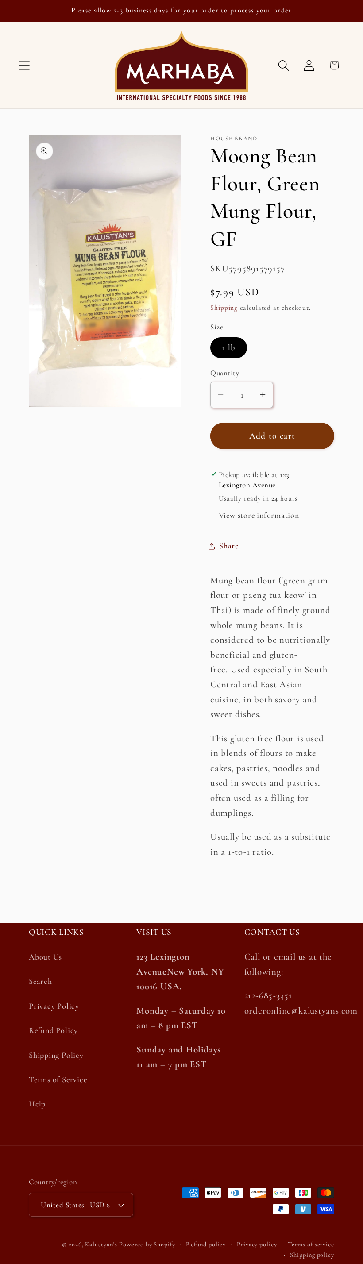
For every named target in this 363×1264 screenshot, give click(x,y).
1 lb (228, 347)
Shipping (224, 308)
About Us (45, 957)
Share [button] (229, 546)
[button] (24, 65)
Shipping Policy (56, 1055)
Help (37, 1104)
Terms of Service (58, 1079)
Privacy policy (257, 1244)
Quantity (224, 373)
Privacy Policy (54, 1006)
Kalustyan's (101, 1244)
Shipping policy (312, 1255)
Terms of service (311, 1244)
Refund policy (206, 1244)
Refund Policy (53, 1030)
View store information (259, 515)
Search (40, 981)
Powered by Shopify (147, 1244)
